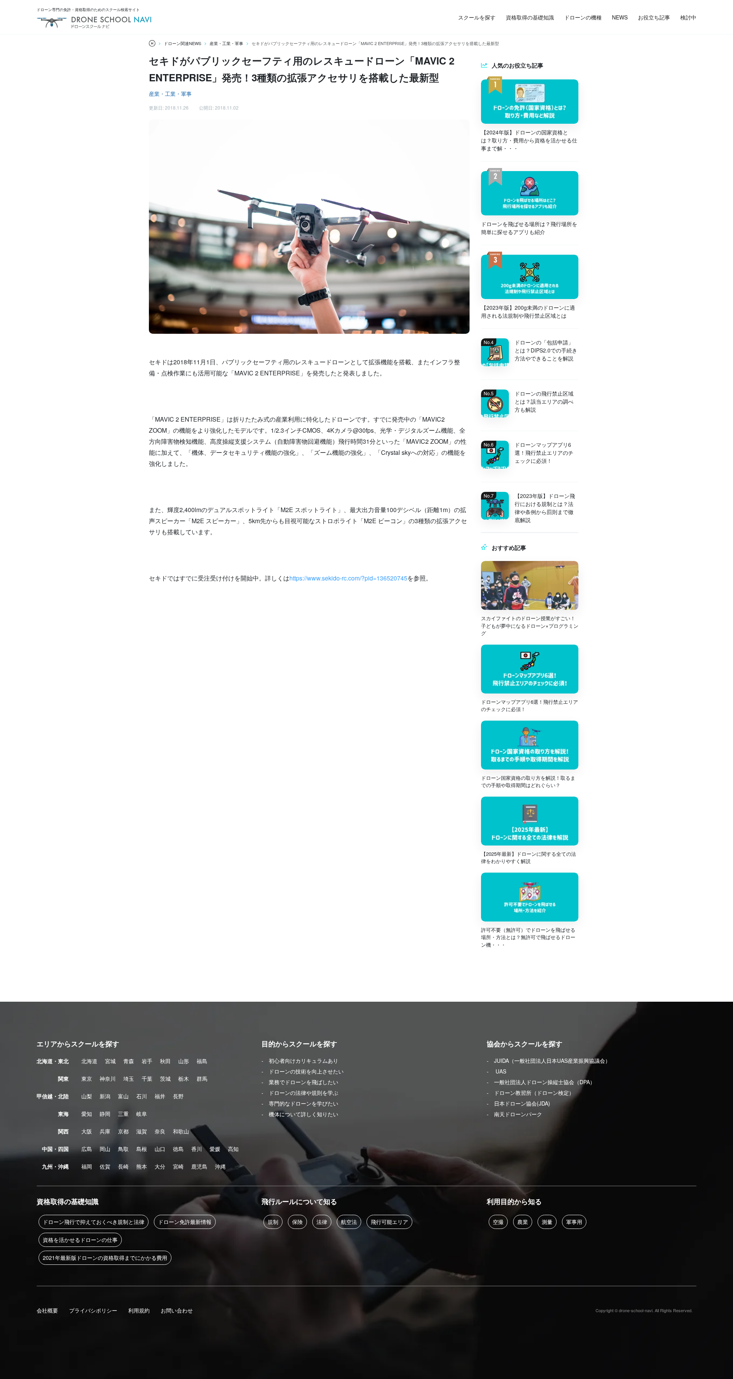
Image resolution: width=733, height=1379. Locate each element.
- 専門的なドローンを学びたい (300, 1103)
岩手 (147, 1061)
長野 (178, 1096)
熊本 (141, 1166)
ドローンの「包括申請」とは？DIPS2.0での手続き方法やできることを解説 (546, 350)
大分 (160, 1166)
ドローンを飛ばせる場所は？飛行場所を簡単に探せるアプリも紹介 (529, 228)
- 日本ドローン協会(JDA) (518, 1103)
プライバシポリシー (93, 1310)
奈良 (160, 1131)
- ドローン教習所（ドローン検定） (530, 1092)
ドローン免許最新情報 (185, 1221)
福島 (202, 1061)
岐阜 (141, 1113)
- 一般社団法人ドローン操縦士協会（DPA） (541, 1082)
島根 (141, 1149)
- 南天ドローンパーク (514, 1114)
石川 (141, 1096)
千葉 (147, 1078)
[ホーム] (152, 43)
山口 (160, 1149)
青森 (128, 1061)
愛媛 (215, 1149)
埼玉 (128, 1078)
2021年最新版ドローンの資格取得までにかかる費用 (105, 1257)
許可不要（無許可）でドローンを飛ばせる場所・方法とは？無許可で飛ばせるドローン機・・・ (528, 937)
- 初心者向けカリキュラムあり (300, 1060)
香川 (196, 1149)
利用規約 (139, 1310)
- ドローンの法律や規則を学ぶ (300, 1092)
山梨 (86, 1096)
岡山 (105, 1149)
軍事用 (574, 1221)
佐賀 (105, 1166)
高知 (233, 1149)
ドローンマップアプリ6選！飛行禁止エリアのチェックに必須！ (544, 452)
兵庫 (105, 1131)
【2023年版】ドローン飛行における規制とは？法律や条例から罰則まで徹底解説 (545, 508)
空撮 (498, 1221)
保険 (297, 1221)
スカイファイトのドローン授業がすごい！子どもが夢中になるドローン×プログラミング (529, 625)
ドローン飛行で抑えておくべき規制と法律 (93, 1221)
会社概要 (47, 1310)
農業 (522, 1221)
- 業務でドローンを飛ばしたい (300, 1082)
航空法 (349, 1221)
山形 (183, 1061)
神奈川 (108, 1078)
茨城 (165, 1078)
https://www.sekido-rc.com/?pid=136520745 (348, 578)
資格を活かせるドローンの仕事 (80, 1239)
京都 (123, 1131)
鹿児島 (199, 1166)
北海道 (89, 1061)
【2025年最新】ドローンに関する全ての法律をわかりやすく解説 (528, 857)
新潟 (105, 1096)
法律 (321, 1221)
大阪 (86, 1131)
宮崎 (178, 1166)
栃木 (183, 1078)
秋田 (165, 1061)
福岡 (86, 1166)
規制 (273, 1221)
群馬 (202, 1078)
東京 (86, 1078)
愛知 (86, 1113)
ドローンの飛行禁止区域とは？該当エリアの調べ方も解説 (544, 401)
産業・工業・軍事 (170, 93)
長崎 (123, 1166)
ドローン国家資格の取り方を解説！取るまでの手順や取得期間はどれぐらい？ (528, 781)
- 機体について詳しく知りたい (300, 1114)
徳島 (178, 1149)
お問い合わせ (177, 1310)
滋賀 (141, 1131)
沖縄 (220, 1166)
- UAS (496, 1071)
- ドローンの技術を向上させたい (303, 1071)
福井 (160, 1096)
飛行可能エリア (389, 1221)
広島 (86, 1149)
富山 (123, 1096)
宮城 (110, 1061)
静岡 (105, 1113)
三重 (123, 1113)
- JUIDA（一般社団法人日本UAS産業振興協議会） (548, 1060)
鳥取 (123, 1149)
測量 (547, 1221)
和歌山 (181, 1131)
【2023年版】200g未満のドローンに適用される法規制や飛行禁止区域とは (528, 311)
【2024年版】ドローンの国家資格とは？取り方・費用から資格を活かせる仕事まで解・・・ (529, 140)
